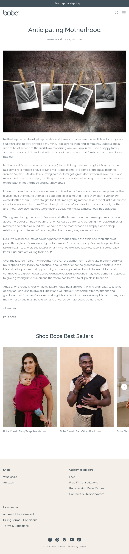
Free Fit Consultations (83, 482)
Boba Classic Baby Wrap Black (78, 431)
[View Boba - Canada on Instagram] (64, 539)
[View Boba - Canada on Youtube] (71, 539)
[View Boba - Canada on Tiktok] (79, 539)
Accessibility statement (18, 514)
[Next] (124, 387)
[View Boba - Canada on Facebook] (50, 539)
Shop (6, 469)
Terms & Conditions (16, 525)
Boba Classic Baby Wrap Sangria (22, 431)
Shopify (82, 546)
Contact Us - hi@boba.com (86, 494)
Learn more (10, 507)
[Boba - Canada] (11, 12)
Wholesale (10, 476)
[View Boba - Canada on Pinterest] (57, 539)
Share (12, 316)
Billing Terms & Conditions (20, 520)
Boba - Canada (58, 546)
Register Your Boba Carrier (86, 488)
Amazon (8, 482)
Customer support (81, 469)
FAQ (72, 476)
